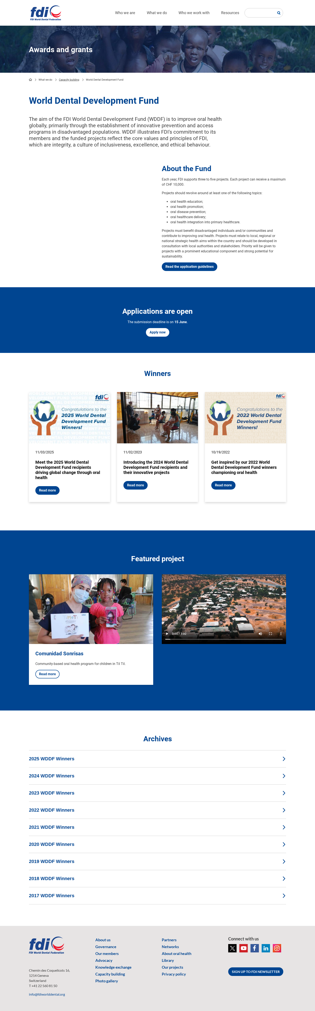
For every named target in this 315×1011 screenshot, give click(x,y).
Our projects (172, 967)
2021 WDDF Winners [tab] (51, 827)
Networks (170, 946)
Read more (47, 490)
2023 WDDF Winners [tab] (51, 793)
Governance (105, 946)
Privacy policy (174, 974)
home (30, 79)
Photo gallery (106, 980)
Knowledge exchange (113, 967)
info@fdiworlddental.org (47, 994)
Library (168, 960)
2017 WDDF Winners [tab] (51, 895)
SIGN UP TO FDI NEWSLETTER (256, 972)
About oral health (176, 953)
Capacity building (69, 79)
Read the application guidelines (189, 267)
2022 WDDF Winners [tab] (51, 810)
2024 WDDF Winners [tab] (51, 776)
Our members (107, 953)
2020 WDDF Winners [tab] (51, 844)
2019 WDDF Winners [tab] (51, 861)
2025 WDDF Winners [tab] (51, 758)
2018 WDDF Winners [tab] (51, 878)
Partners (169, 939)
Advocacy (103, 960)
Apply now (158, 332)
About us (103, 939)
